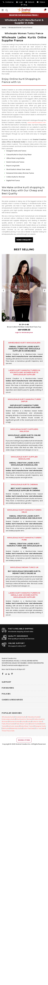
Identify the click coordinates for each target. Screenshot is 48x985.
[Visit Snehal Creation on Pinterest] (12, 674)
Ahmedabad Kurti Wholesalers (24, 343)
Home (4, 28)
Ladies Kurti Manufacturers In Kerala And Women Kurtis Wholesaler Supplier (24, 595)
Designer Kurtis (40, 726)
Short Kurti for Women (24, 719)
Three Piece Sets (8, 731)
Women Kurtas (14, 721)
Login (21, 2)
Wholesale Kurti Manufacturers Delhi (24, 511)
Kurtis (29, 721)
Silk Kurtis (5, 728)
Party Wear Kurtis (8, 724)
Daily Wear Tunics (27, 726)
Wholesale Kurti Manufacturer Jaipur (24, 400)
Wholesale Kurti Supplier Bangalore (24, 458)
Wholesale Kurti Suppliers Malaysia (24, 430)
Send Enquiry (24, 239)
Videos (42, 2)
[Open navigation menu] (3, 10)
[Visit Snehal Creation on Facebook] (3, 674)
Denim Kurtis (34, 724)
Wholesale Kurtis (8, 717)
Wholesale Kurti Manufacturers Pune (24, 538)
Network (31, 2)
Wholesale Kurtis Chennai (24, 484)
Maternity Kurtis (16, 728)
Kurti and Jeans (13, 726)
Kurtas (23, 721)
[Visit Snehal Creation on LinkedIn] (9, 674)
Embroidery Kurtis (8, 719)
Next (44, 290)
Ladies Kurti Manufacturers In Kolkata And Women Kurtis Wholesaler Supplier (24, 372)
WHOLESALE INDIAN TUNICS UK (24, 567)
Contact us (9, 2)
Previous (3, 290)
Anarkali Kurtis (20, 717)
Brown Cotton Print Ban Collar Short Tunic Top (24, 327)
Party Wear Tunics (22, 724)
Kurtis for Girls (37, 721)
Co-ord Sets (40, 728)
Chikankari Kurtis (33, 717)
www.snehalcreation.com (36, 123)
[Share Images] (13, 318)
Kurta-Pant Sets (29, 728)
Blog (25, 5)
